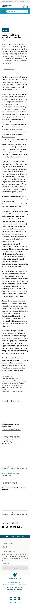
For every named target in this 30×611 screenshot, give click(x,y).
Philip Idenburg (7, 318)
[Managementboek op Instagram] (19, 598)
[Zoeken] (26, 11)
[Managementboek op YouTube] (15, 598)
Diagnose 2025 (17, 316)
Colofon (19, 585)
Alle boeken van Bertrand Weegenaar (13, 391)
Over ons (20, 592)
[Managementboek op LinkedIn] (11, 598)
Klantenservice (7, 543)
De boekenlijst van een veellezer (11, 443)
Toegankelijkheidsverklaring (14, 589)
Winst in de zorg (22, 351)
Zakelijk (4, 547)
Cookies (8, 587)
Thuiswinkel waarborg (15, 582)
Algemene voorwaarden (9, 585)
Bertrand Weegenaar (9, 69)
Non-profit (5, 16)
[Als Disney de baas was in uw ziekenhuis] (7, 412)
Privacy (24, 585)
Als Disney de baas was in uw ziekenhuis (10, 425)
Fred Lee (5, 289)
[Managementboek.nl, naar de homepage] (7, 7)
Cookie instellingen (17, 587)
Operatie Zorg (7, 313)
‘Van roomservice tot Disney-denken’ (14, 489)
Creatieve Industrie (8, 137)
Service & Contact (12, 592)
